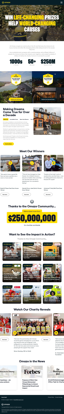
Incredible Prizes (14, 119)
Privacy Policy (51, 397)
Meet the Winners (24, 119)
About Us (6, 119)
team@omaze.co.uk (18, 399)
